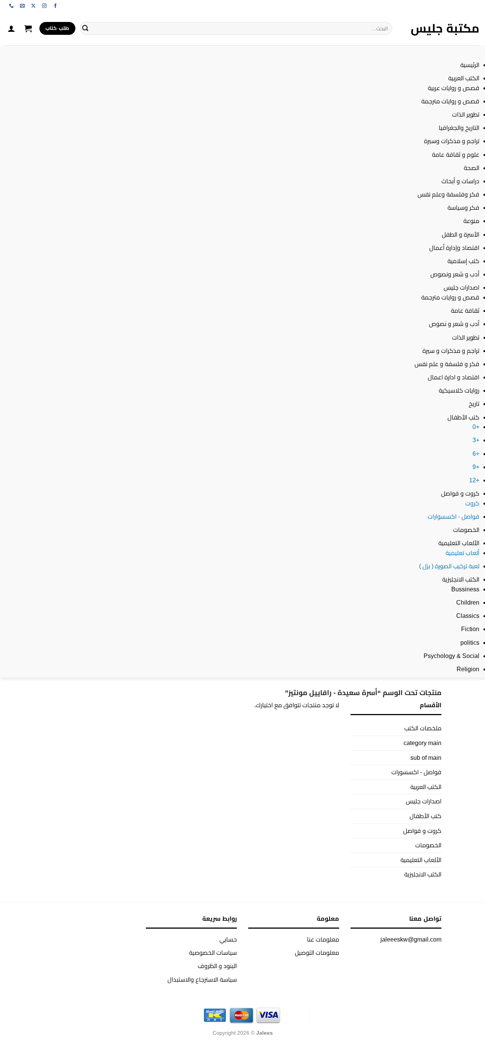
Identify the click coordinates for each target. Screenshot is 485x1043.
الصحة (471, 168)
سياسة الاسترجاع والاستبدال (202, 979)
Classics (467, 616)
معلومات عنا (323, 939)
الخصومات (466, 530)
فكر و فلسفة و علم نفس (447, 364)
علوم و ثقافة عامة (455, 154)
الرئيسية (469, 65)
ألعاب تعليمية (462, 553)
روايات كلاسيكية (459, 390)
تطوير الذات (465, 114)
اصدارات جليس (461, 287)
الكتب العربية (463, 78)
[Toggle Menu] (472, 52)
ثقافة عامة (465, 310)
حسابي (228, 939)
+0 (475, 427)
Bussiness (465, 589)
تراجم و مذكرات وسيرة (451, 141)
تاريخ (474, 404)
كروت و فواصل (460, 493)
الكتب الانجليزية (460, 579)
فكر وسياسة (463, 207)
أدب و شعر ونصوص (454, 274)
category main (422, 743)
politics (469, 642)
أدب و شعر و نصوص (454, 324)
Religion (468, 669)
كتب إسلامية (463, 261)
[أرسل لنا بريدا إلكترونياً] (22, 6)
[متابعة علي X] (33, 6)
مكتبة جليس (445, 28)
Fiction (470, 629)
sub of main (425, 758)
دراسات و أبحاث (460, 181)
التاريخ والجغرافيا (459, 128)
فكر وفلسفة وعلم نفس (448, 194)
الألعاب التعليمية (458, 543)
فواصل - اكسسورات (416, 772)
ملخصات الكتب (422, 728)
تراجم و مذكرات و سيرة (450, 351)
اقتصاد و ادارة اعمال (453, 377)
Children (467, 602)
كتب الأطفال (463, 417)
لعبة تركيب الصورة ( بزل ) (449, 566)
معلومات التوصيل (317, 952)
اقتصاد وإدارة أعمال (454, 248)
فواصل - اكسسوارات (453, 516)
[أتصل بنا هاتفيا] (11, 6)
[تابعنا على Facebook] (55, 6)
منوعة (471, 221)
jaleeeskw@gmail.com (410, 939)
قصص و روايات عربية (453, 88)
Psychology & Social (451, 656)
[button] (28, 28)
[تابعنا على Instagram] (44, 6)
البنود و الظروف (217, 966)
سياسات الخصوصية (213, 952)
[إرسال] (85, 28)
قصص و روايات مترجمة (450, 101)
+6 (475, 454)
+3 (475, 440)
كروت (472, 503)
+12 (474, 480)
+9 (475, 467)
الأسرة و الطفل (460, 234)
